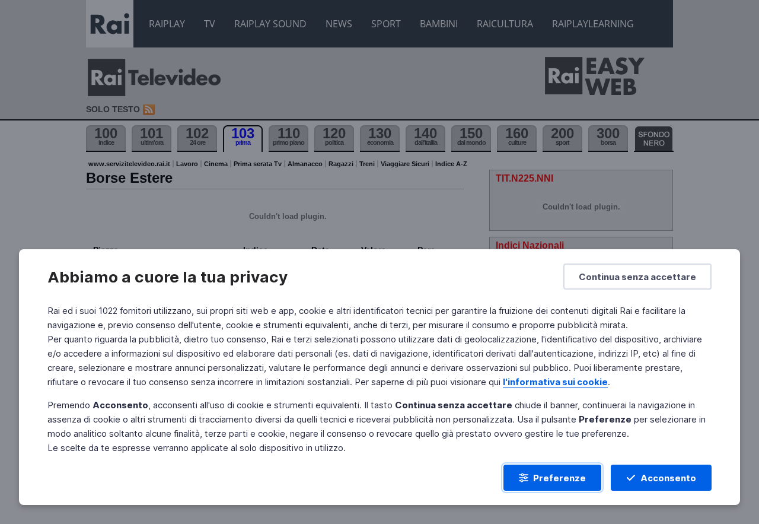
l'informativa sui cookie (555, 382)
